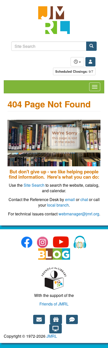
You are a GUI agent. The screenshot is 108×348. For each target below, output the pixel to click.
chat (84, 199)
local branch (58, 205)
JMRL (51, 336)
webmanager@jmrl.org (79, 214)
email (70, 199)
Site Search (34, 185)
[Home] (54, 23)
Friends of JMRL (54, 304)
